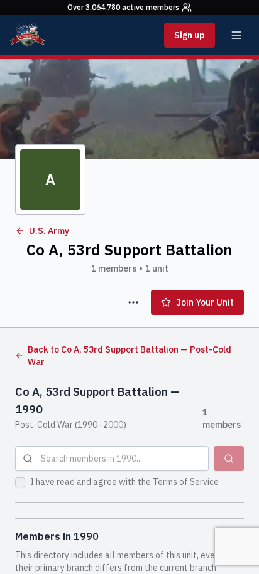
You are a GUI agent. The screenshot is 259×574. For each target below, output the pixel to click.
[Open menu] (236, 35)
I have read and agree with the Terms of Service (124, 481)
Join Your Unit (205, 302)
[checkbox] (20, 482)
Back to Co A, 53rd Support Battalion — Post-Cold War (129, 356)
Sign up (189, 35)
